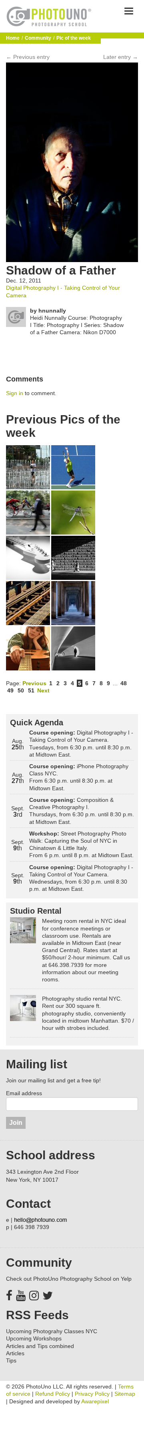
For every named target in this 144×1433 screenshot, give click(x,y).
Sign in (14, 393)
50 (21, 690)
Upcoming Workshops (34, 1338)
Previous (34, 683)
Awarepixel (95, 1401)
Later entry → (120, 57)
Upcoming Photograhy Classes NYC (51, 1331)
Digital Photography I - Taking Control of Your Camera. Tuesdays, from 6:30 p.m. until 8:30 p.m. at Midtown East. (81, 743)
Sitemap (124, 1394)
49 (10, 690)
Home (13, 38)
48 (123, 683)
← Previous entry (28, 57)
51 (31, 690)
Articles (15, 1353)
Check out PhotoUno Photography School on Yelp (69, 1279)
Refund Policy (52, 1394)
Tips (11, 1360)
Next (43, 690)
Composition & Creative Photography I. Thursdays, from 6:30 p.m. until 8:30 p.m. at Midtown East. (81, 811)
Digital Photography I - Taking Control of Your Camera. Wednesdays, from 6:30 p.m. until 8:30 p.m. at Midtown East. (81, 878)
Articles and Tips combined (40, 1346)
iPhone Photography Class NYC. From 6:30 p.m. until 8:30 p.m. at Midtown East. (78, 777)
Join (15, 1122)
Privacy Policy (92, 1394)
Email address (24, 1093)
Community (38, 38)
